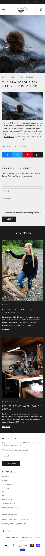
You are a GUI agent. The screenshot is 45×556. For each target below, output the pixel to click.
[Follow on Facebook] (3, 531)
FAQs (4, 496)
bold (4, 305)
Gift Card (5, 488)
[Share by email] (38, 154)
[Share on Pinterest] (28, 154)
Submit (9, 219)
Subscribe (11, 463)
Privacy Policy (7, 176)
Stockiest (5, 492)
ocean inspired (25, 77)
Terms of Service (21, 176)
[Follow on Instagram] (9, 531)
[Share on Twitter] (17, 154)
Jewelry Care (7, 484)
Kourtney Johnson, (9, 524)
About (4, 480)
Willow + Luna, (23, 519)
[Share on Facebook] (7, 154)
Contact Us (6, 476)
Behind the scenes (11, 401)
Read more (6, 330)
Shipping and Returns (10, 507)
